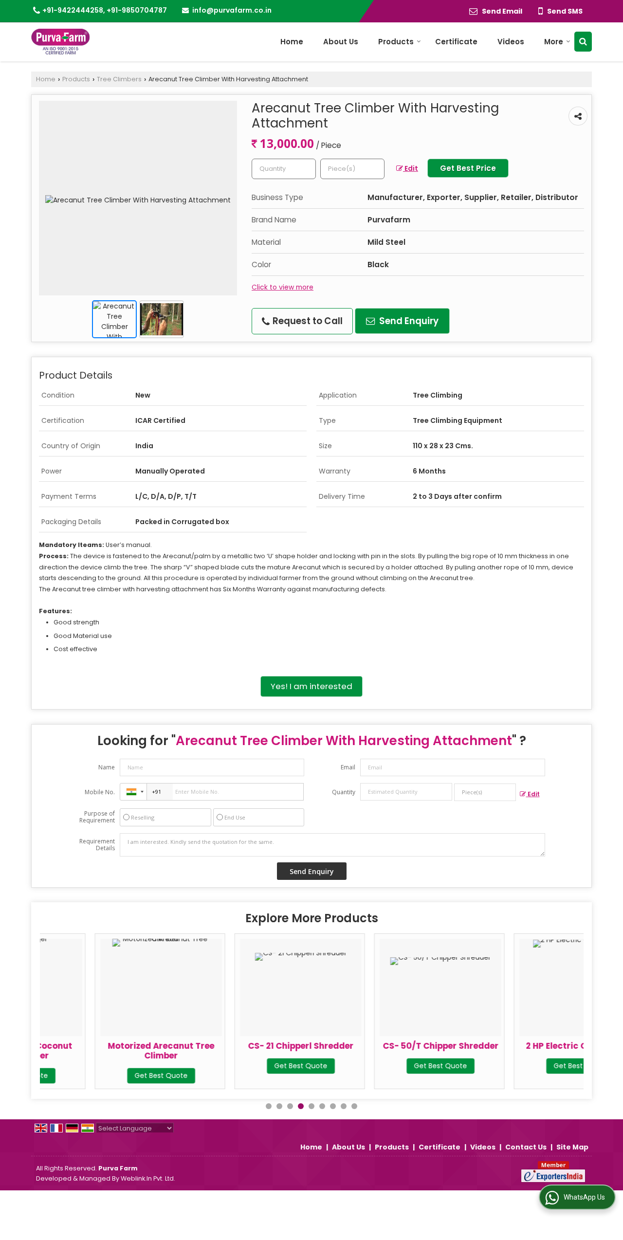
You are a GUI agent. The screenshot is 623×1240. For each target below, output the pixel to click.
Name (106, 767)
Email (348, 767)
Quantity (343, 792)
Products (396, 41)
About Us (340, 41)
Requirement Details (97, 845)
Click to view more (282, 287)
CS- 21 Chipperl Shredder (246, 1046)
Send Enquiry (408, 321)
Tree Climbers (119, 79)
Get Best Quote (106, 1075)
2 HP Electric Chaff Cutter (525, 1046)
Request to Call (307, 321)
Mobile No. (100, 792)
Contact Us (526, 1147)
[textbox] (352, 169)
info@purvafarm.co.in (232, 10)
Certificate (456, 41)
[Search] (583, 42)
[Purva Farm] (60, 42)
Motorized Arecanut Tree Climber (107, 1050)
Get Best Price (468, 168)
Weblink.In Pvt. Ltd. (148, 1178)
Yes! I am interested (311, 686)
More (553, 41)
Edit (410, 168)
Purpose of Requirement (97, 817)
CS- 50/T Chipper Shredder (386, 1046)
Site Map (572, 1147)
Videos (510, 41)
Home (291, 41)
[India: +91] (133, 792)
